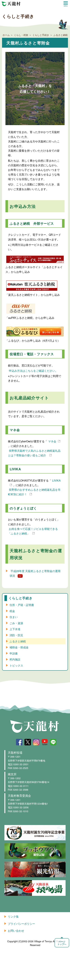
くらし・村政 (21, 35)
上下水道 (15, 629)
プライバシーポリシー (21, 924)
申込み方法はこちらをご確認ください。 (33, 371)
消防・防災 (16, 635)
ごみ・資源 (16, 623)
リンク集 (13, 916)
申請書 (14, 653)
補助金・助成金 (19, 647)
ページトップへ (61, 943)
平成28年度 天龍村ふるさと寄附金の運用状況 (35, 573)
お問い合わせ (16, 931)
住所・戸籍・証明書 (22, 605)
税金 (12, 611)
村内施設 (15, 659)
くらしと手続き (40, 35)
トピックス (16, 665)
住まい (14, 617)
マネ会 (52, 441)
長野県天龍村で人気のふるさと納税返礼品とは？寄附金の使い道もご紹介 (34, 453)
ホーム (6, 35)
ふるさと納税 (18, 641)
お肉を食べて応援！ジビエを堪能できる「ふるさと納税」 (33, 531)
